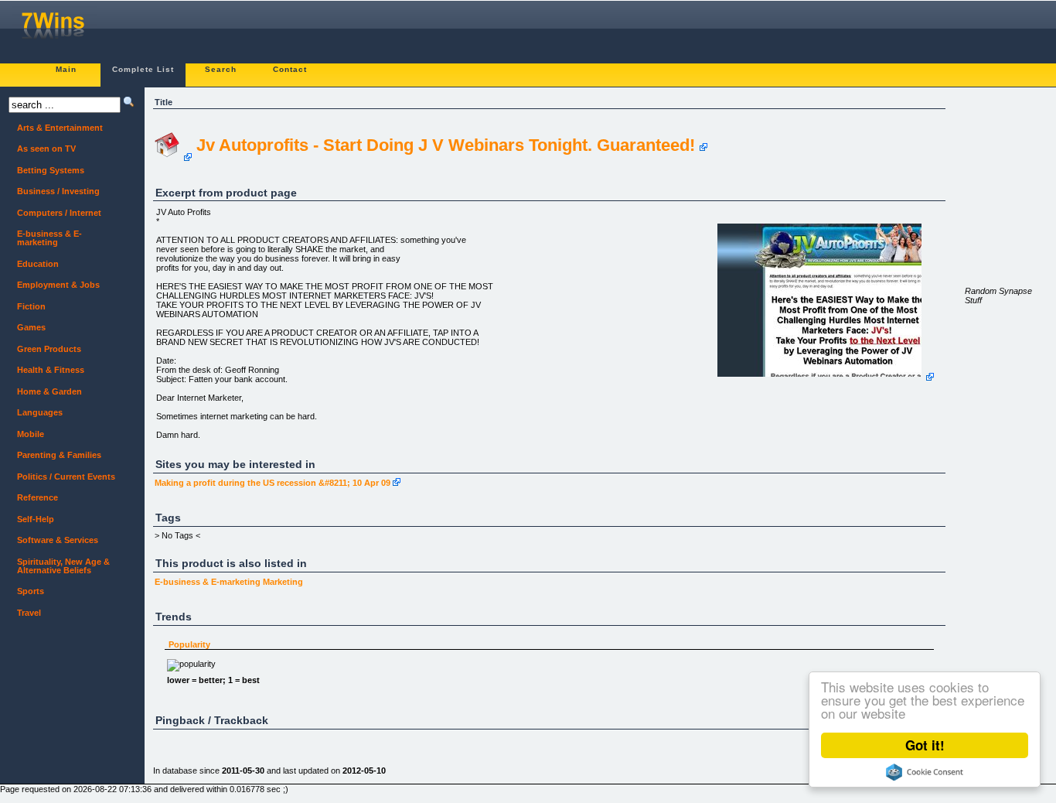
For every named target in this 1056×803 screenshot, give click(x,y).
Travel (25, 613)
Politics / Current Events (62, 477)
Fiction (27, 307)
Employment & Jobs (54, 285)
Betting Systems (46, 171)
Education (34, 264)
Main (66, 69)
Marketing (283, 581)
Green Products (45, 349)
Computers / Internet (55, 213)
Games (27, 328)
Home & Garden (45, 392)
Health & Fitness (46, 370)
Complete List (143, 69)
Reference (33, 498)
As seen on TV (42, 149)
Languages (36, 413)
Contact (290, 69)
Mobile (26, 434)
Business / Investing (54, 191)
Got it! (925, 745)
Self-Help (31, 519)
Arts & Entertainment (56, 128)
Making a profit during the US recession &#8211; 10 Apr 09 (272, 482)
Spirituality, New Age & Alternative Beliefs (59, 566)
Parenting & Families (55, 455)
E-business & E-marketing (208, 581)
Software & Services (53, 540)
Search (221, 69)
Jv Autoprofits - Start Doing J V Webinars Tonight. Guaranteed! (445, 145)
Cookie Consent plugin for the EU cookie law (924, 772)
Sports (26, 591)
